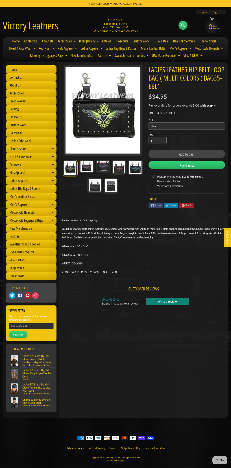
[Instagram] (35, 295)
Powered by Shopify (116, 460)
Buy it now (187, 165)
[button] (72, 434)
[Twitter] (12, 295)
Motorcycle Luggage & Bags (49, 56)
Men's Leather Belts (153, 48)
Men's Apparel (181, 49)
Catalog (106, 41)
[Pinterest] (27, 295)
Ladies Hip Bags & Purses (121, 48)
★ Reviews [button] (227, 237)
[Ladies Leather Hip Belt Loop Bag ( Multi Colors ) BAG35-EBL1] (70, 168)
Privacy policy (75, 448)
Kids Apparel (68, 49)
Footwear (47, 49)
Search (113, 448)
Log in (203, 12)
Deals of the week (184, 41)
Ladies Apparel (91, 49)
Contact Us (30, 41)
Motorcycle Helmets (209, 49)
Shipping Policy (131, 448)
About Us (47, 41)
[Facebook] (20, 295)
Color (152, 120)
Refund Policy (96, 448)
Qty (151, 134)
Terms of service (154, 448)
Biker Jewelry (89, 42)
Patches (105, 56)
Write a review (167, 301)
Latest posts (33, 276)
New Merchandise (82, 55)
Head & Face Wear (22, 49)
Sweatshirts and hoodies (131, 56)
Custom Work (143, 42)
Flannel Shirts (210, 42)
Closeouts (122, 41)
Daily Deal (162, 41)
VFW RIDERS (193, 56)
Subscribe (18, 335)
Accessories (67, 42)
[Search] (183, 25)
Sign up (217, 12)
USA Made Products (166, 56)
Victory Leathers (30, 25)
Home (16, 41)
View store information (170, 185)
